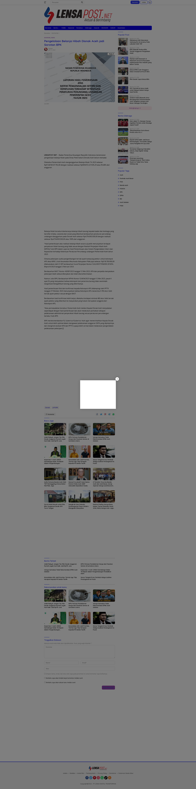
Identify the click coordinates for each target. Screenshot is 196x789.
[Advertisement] (98, 394)
